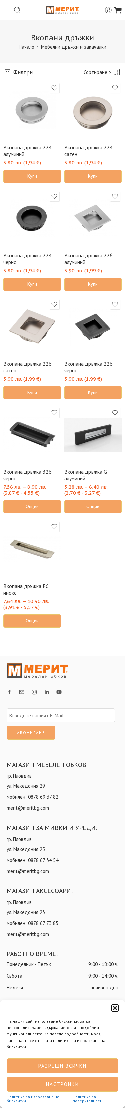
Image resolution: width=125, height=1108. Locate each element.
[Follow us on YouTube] (59, 692)
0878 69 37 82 (43, 797)
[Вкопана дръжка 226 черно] (93, 326)
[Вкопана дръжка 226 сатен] (32, 326)
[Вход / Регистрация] (108, 10)
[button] (115, 1008)
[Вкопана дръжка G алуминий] (93, 435)
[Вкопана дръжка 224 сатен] (93, 110)
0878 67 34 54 (43, 860)
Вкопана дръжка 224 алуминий (27, 150)
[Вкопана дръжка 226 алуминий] (93, 218)
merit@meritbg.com (28, 808)
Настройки (62, 1084)
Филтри (22, 72)
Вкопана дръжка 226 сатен (27, 367)
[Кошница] (118, 10)
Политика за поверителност (87, 1099)
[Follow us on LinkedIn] (46, 692)
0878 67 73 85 (43, 923)
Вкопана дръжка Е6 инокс (26, 589)
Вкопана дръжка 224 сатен (88, 150)
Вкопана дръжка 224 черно (27, 258)
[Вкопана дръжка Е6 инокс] (32, 549)
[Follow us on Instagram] (34, 692)
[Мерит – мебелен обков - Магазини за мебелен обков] (62, 10)
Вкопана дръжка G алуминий (85, 475)
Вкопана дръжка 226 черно (88, 367)
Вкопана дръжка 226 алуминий (88, 258)
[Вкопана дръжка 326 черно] (32, 435)
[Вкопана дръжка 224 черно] (32, 218)
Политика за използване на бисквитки (33, 1099)
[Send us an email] (22, 692)
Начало (26, 47)
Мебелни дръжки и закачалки (73, 47)
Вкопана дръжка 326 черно (27, 475)
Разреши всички (62, 1066)
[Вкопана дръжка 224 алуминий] (32, 110)
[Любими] (54, 88)
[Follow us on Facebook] (9, 692)
